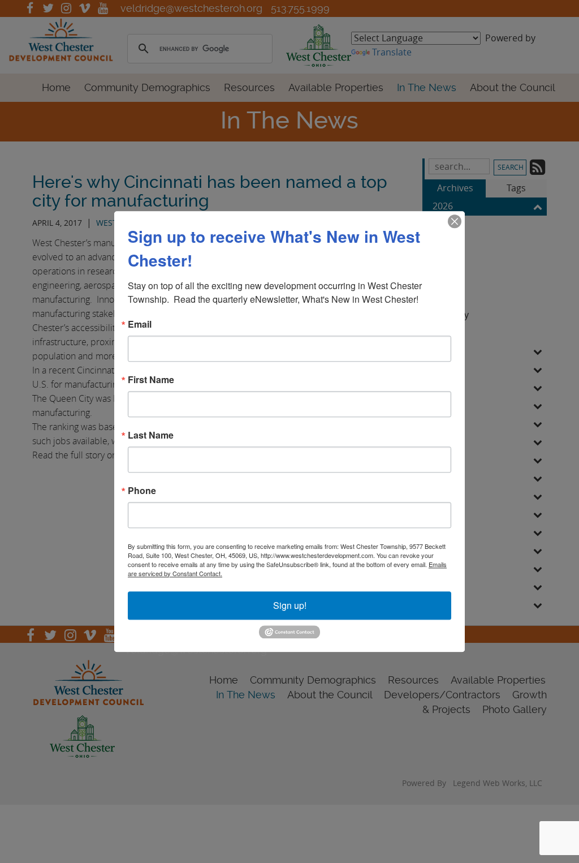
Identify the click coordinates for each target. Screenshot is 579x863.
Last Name (151, 435)
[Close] (454, 221)
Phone (142, 490)
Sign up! (289, 605)
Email (140, 324)
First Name (151, 379)
